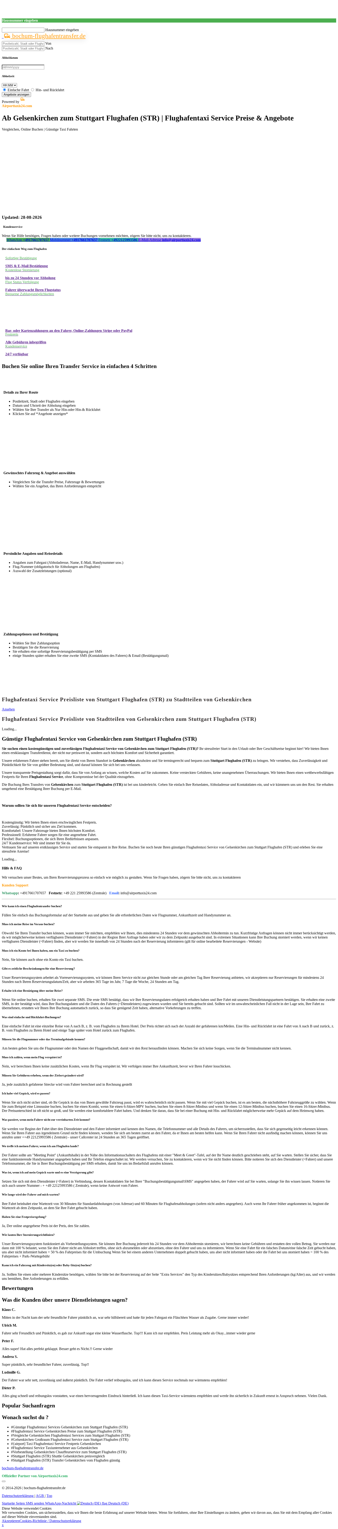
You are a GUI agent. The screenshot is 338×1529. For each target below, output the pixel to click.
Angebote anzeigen (16, 94)
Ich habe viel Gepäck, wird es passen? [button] (26, 1093)
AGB (40, 1496)
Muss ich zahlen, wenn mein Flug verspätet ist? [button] (32, 1057)
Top (49, 1496)
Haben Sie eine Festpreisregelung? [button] (24, 1217)
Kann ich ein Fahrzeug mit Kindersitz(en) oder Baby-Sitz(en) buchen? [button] (47, 1265)
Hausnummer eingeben (62, 30)
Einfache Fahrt (18, 90)
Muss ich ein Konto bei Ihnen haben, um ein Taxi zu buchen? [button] (41, 950)
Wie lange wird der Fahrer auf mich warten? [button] (31, 1194)
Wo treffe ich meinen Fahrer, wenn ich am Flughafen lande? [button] (40, 1146)
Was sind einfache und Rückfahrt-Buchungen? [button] (31, 1017)
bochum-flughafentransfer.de (48, 35)
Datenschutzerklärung (18, 1496)
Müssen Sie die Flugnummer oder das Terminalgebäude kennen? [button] (43, 1039)
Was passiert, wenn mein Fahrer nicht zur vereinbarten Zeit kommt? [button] (46, 1119)
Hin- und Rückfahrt (50, 90)
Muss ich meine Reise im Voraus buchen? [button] (28, 924)
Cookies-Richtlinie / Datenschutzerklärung (50, 1521)
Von (48, 43)
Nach (49, 48)
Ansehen (8, 709)
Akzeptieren (11, 1521)
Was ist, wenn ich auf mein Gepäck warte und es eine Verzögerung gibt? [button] (48, 1172)
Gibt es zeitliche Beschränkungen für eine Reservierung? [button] (38, 968)
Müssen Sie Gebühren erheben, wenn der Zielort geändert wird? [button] (43, 1075)
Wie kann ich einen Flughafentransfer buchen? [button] (32, 906)
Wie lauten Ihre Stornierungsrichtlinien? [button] (28, 1235)
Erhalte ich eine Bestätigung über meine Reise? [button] (32, 990)
